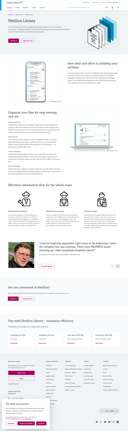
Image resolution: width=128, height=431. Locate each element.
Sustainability (107, 386)
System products (51, 386)
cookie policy (28, 419)
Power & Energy (70, 383)
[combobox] (114, 2)
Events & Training (108, 379)
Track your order (89, 379)
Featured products (51, 400)
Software (49, 397)
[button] (13, 41)
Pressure (48, 383)
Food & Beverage (70, 365)
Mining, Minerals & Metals (73, 386)
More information (13, 384)
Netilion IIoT (19, 14)
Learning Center (88, 376)
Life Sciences (69, 376)
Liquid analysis (50, 376)
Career (105, 372)
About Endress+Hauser (110, 365)
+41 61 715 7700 (17, 398)
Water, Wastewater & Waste (73, 369)
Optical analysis (50, 390)
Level (47, 372)
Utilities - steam (69, 390)
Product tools (86, 2)
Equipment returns (89, 383)
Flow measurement (52, 369)
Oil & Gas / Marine (70, 372)
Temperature (50, 379)
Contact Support (89, 365)
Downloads (95, 2)
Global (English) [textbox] (114, 2)
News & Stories (107, 376)
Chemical (67, 379)
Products (10, 14)
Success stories (107, 383)
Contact (103, 2)
